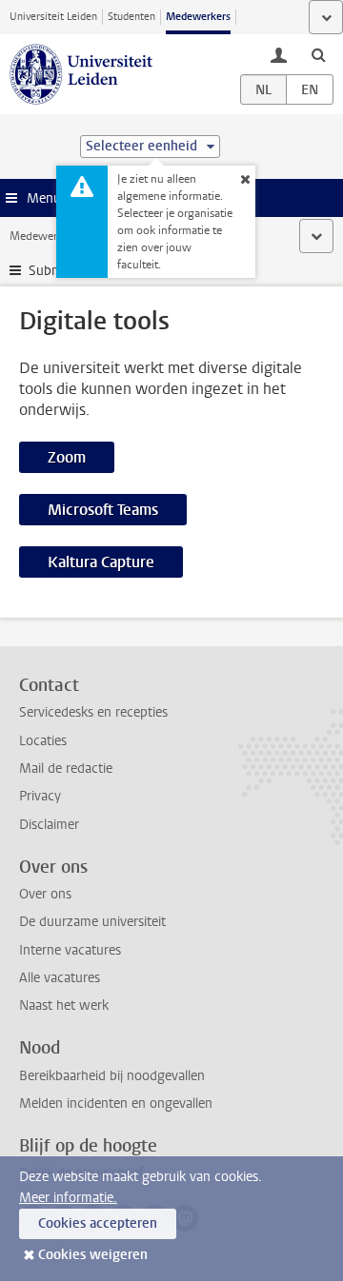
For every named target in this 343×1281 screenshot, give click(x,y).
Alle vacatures (59, 978)
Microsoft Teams (103, 510)
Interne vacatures (70, 950)
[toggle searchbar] (318, 54)
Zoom (67, 457)
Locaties (43, 741)
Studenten (131, 17)
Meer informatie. (68, 1198)
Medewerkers (198, 17)
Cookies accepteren (97, 1223)
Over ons (45, 894)
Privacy (40, 796)
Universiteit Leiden (53, 17)
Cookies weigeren (93, 1255)
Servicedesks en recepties (93, 712)
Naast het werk (64, 1005)
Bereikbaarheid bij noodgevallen (112, 1076)
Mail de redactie (65, 768)
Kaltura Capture (101, 562)
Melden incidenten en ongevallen (115, 1103)
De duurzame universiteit (92, 922)
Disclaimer (49, 825)
